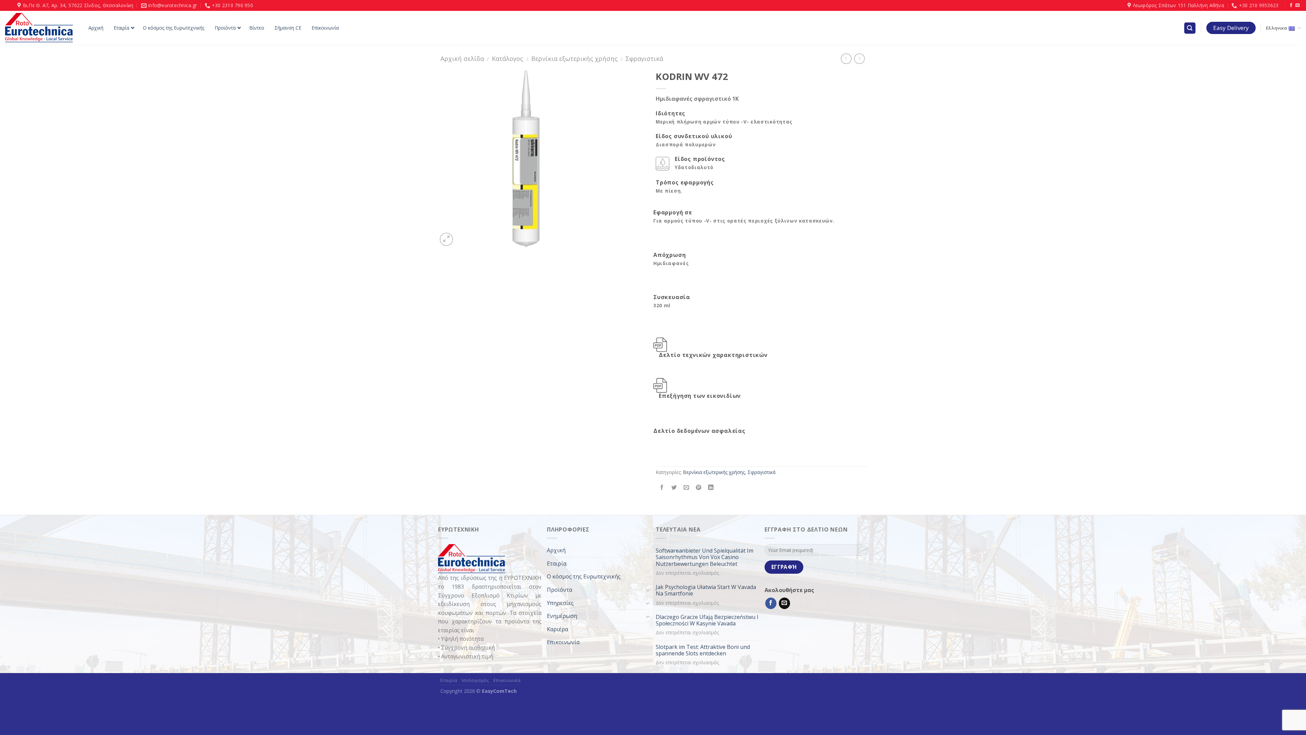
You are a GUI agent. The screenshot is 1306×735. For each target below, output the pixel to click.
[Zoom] (446, 239)
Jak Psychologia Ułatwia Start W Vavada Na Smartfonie (706, 590)
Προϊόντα (559, 589)
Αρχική (556, 550)
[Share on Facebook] (662, 487)
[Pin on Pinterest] (698, 487)
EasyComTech (499, 691)
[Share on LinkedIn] (711, 487)
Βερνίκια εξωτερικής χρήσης (574, 58)
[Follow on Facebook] (1291, 5)
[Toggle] (647, 590)
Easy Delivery (1231, 28)
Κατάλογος (507, 58)
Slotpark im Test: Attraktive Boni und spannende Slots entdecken (703, 650)
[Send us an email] (1297, 5)
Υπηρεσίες (560, 603)
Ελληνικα (1276, 28)
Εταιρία (556, 563)
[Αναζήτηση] (1190, 28)
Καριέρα (557, 629)
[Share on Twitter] (674, 487)
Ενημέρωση (562, 616)
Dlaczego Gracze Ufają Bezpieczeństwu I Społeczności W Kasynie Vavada (707, 620)
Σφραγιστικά (644, 58)
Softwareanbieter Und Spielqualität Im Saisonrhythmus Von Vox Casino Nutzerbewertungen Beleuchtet (704, 557)
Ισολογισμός (475, 680)
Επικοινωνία (563, 642)
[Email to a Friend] (686, 487)
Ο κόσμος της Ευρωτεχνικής (584, 576)
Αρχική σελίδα (462, 58)
